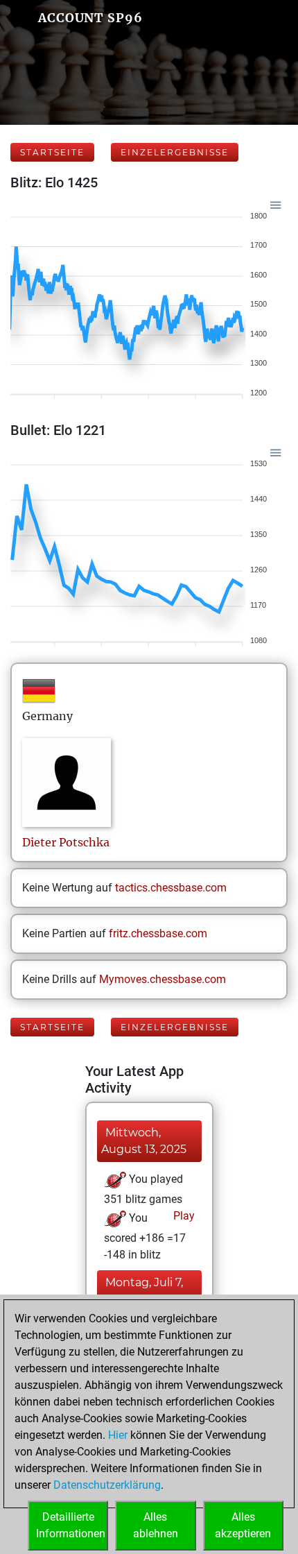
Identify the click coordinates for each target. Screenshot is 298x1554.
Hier (118, 1435)
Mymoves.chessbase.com (162, 979)
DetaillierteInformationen (70, 1525)
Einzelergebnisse (175, 152)
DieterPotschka (65, 842)
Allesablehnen (155, 1525)
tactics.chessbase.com (171, 887)
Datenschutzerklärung (107, 1485)
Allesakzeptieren (243, 1525)
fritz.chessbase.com (158, 933)
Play (182, 1215)
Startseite (52, 152)
